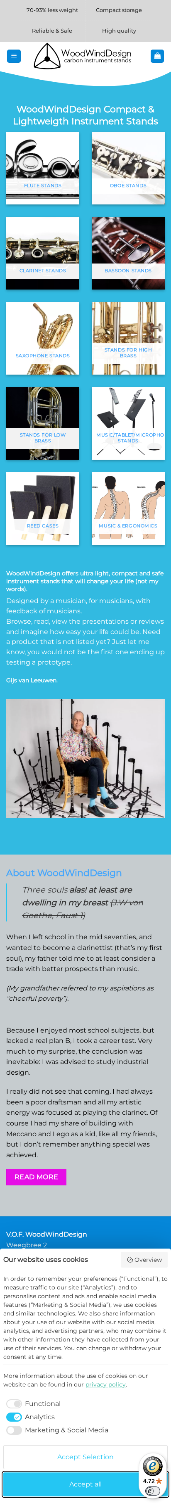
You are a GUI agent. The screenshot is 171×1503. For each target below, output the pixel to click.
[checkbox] (32, 1404)
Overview (148, 1259)
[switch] (152, 1491)
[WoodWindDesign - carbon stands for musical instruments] (85, 56)
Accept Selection (85, 1457)
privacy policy (106, 1384)
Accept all (85, 1484)
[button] (14, 56)
